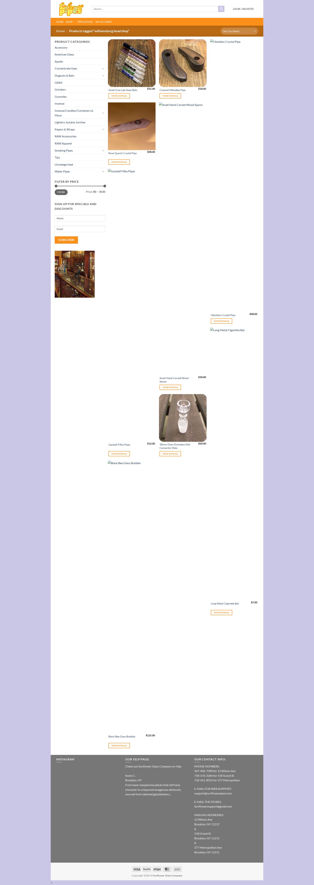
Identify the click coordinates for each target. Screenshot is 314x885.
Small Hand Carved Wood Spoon (174, 379)
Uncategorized (64, 164)
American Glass (64, 54)
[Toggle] (103, 68)
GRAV (59, 82)
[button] (243, 9)
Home (59, 21)
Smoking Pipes (64, 150)
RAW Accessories (66, 136)
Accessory (61, 47)
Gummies (61, 96)
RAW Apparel (63, 143)
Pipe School (85, 21)
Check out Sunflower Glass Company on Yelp (153, 766)
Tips (57, 157)
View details (119, 96)
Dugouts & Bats (64, 75)
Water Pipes (62, 171)
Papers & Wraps (65, 129)
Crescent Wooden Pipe (173, 90)
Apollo (59, 61)
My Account (104, 21)
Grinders (60, 89)
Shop (69, 21)
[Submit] (221, 9)
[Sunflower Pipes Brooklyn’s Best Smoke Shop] (71, 9)
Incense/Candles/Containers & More (74, 113)
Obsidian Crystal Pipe (223, 315)
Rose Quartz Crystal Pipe (122, 153)
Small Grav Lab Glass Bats (122, 90)
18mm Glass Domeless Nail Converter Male (175, 446)
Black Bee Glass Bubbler (122, 736)
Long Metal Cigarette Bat (225, 603)
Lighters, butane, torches (70, 122)
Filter (61, 192)
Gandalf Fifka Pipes (119, 444)
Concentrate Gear (66, 68)
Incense (59, 103)
